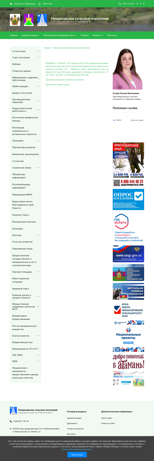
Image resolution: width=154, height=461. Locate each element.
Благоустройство (20, 335)
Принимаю (77, 454)
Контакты (112, 35)
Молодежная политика (24, 221)
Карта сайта (106, 418)
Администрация (29, 35)
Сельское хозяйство (22, 241)
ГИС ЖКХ (17, 355)
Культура (16, 235)
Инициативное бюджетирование (21, 317)
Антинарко (17, 228)
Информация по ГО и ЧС (24, 348)
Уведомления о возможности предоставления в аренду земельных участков (25, 372)
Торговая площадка (22, 271)
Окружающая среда (22, 248)
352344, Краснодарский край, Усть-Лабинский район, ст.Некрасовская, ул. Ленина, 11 (36, 430)
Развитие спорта (20, 214)
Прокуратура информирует (19, 176)
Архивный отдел (20, 288)
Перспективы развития (23, 147)
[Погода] (117, 120)
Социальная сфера (21, 167)
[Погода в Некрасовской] (128, 117)
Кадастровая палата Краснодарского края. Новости (23, 204)
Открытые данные (21, 71)
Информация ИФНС (22, 194)
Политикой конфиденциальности (77, 449)
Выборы (16, 64)
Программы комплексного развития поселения (71, 48)
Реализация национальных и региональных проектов (24, 130)
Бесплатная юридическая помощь (25, 119)
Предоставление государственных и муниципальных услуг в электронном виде (24, 260)
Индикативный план (22, 342)
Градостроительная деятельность (22, 109)
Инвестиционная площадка (20, 280)
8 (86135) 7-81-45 (21, 421)
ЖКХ (14, 361)
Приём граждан (20, 86)
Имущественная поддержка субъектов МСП (23, 306)
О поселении (18, 51)
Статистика (18, 161)
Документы (72, 423)
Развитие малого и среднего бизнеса (21, 296)
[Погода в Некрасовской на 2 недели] (137, 120)
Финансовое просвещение (25, 154)
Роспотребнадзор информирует (21, 186)
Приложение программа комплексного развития (65, 80)
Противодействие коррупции (21, 100)
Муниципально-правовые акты (59, 35)
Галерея (85, 35)
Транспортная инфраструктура (58, 85)
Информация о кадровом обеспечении (25, 78)
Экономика (17, 140)
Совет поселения (21, 57)
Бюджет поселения (22, 92)
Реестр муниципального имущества (24, 327)
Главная (13, 35)
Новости (97, 35)
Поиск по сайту (108, 423)
